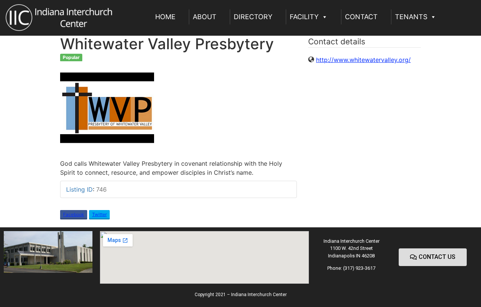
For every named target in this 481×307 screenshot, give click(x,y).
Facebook (73, 214)
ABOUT (204, 17)
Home (165, 17)
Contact (361, 17)
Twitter (99, 214)
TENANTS (411, 17)
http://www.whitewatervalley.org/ (363, 60)
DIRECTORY (253, 17)
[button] (433, 257)
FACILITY (304, 17)
